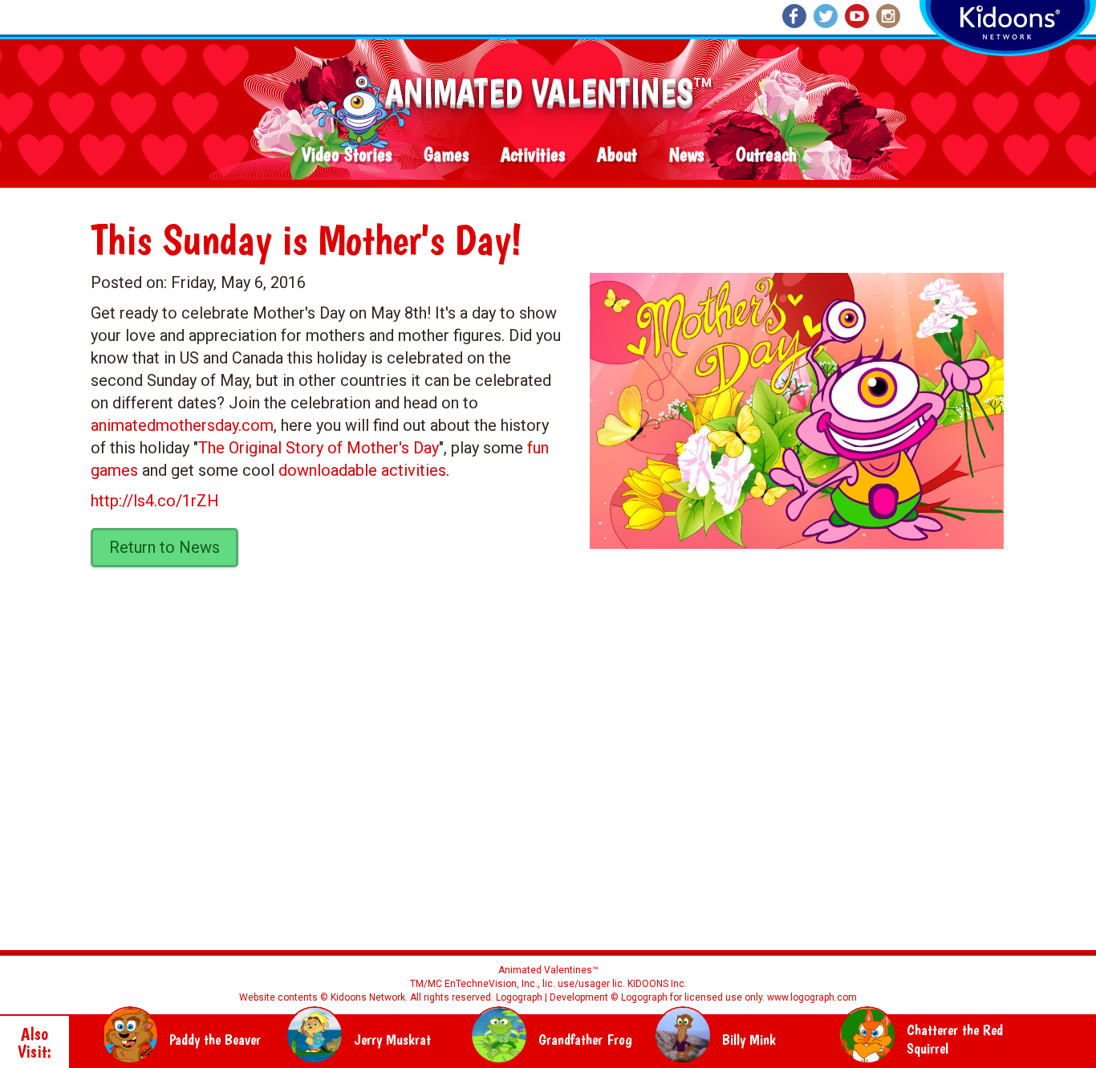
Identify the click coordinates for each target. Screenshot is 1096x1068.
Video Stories (347, 155)
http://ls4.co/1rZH (155, 500)
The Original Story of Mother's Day (318, 447)
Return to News (164, 547)
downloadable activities (362, 470)
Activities (533, 155)
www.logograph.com (811, 997)
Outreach (766, 155)
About (617, 155)
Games (446, 155)
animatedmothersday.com (182, 425)
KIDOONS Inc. (657, 983)
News (686, 155)
